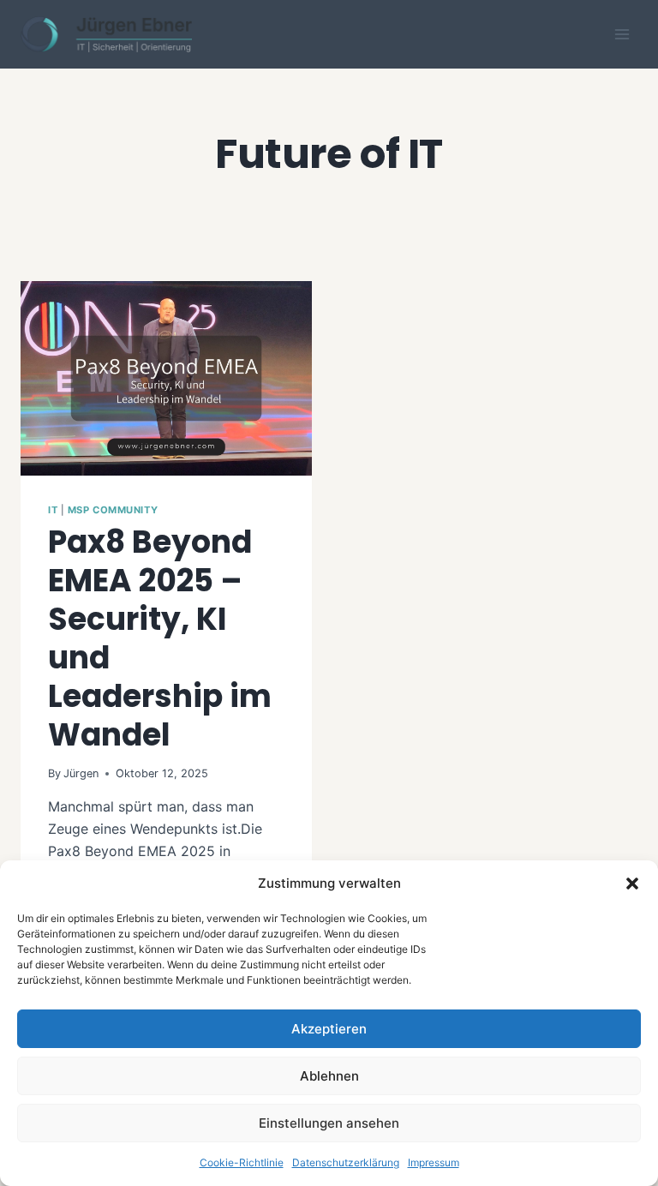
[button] (632, 883)
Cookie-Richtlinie (242, 1162)
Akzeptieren (329, 1029)
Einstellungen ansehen (329, 1123)
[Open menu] (621, 34)
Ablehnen (329, 1076)
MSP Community (113, 510)
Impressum (433, 1162)
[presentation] (166, 378)
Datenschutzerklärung (345, 1162)
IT (52, 510)
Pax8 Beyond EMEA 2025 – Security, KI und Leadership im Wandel (160, 638)
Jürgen (81, 773)
